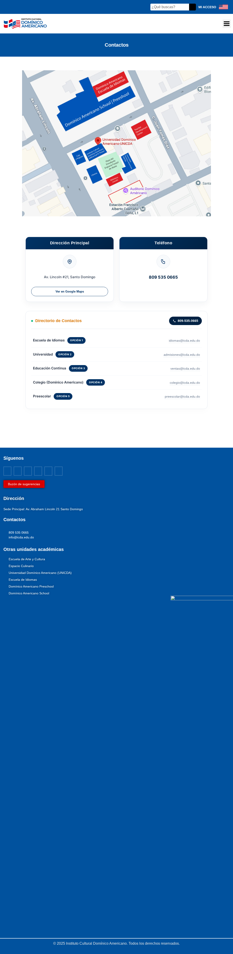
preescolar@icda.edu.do (182, 396)
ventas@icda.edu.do (185, 368)
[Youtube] (28, 471)
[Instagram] (38, 471)
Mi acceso (207, 7)
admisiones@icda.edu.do (182, 354)
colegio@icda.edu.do (185, 382)
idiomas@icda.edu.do (184, 340)
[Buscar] (192, 7)
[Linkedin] (48, 471)
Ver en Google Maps (70, 291)
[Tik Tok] (59, 471)
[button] (227, 24)
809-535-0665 (188, 321)
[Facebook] (7, 471)
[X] (18, 471)
